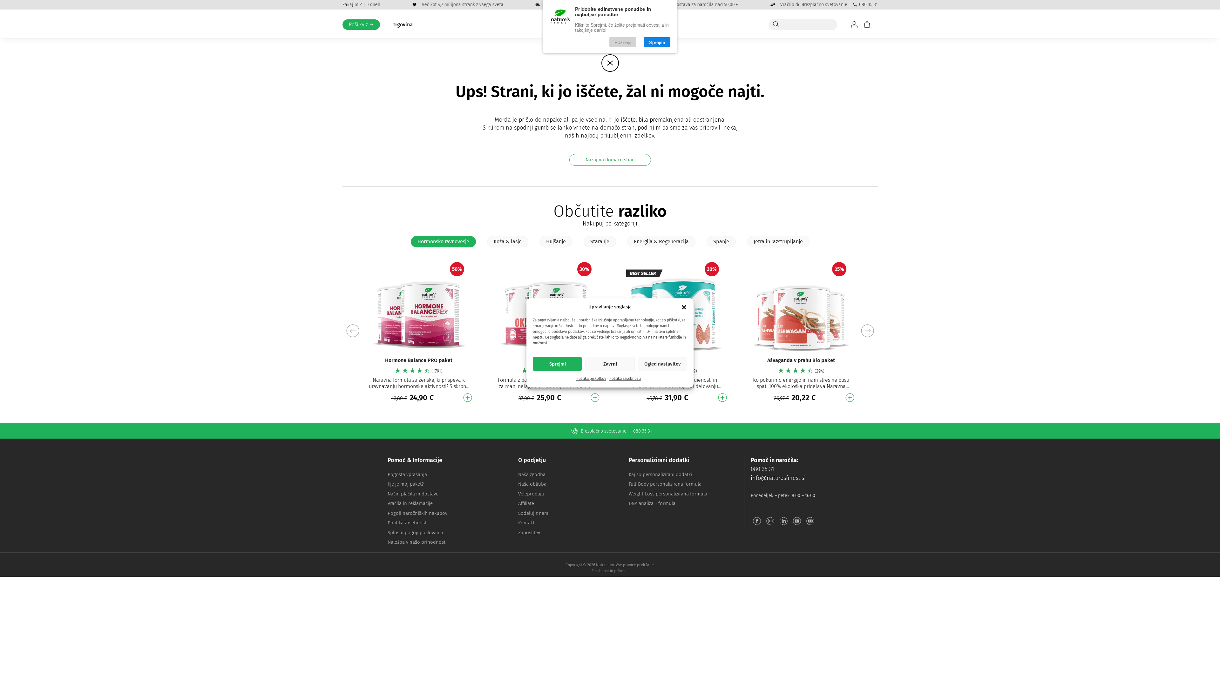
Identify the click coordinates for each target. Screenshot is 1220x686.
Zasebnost (600, 571)
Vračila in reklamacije (410, 503)
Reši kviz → (361, 25)
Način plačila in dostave (413, 494)
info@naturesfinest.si (778, 477)
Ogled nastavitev (662, 364)
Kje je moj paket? (406, 484)
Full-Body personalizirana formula (665, 484)
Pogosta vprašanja (407, 474)
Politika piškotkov (591, 379)
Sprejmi (557, 364)
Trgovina (403, 25)
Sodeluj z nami (534, 513)
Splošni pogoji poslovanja (415, 532)
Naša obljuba (532, 484)
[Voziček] (867, 24)
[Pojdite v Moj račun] (854, 24)
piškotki (620, 571)
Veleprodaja (531, 494)
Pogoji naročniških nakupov (417, 513)
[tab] (443, 241)
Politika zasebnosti (625, 379)
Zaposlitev (529, 532)
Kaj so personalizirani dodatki (660, 474)
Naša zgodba (532, 474)
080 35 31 (868, 4)
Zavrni (610, 364)
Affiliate (526, 503)
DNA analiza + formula (652, 503)
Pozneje (622, 42)
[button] (684, 307)
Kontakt (526, 523)
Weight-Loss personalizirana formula (668, 494)
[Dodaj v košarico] (467, 397)
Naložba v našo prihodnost (416, 542)
